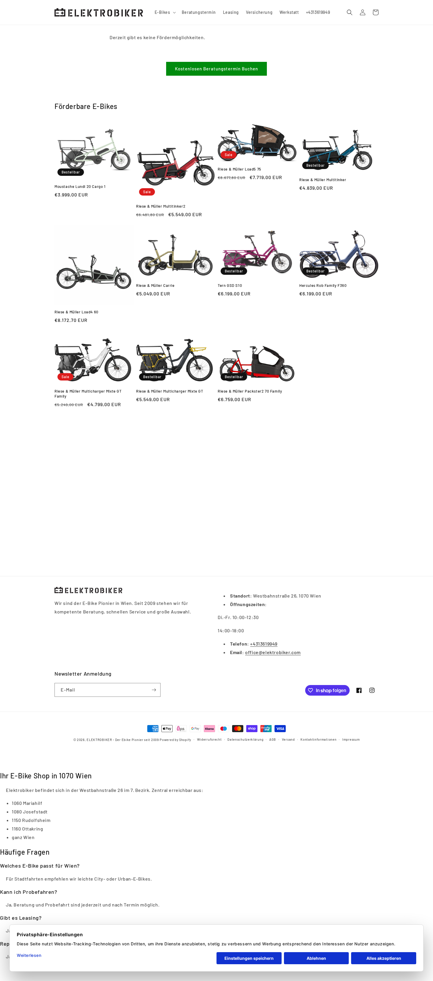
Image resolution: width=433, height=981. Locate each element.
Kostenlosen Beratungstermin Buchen (216, 68)
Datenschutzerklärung (245, 739)
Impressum (351, 739)
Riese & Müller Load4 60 (76, 312)
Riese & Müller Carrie (155, 285)
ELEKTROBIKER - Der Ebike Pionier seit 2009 (123, 740)
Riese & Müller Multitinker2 (160, 206)
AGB (272, 739)
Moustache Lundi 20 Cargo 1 (80, 186)
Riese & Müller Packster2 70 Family (250, 391)
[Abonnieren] (153, 690)
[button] (164, 12)
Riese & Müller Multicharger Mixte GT (169, 391)
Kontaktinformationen (318, 739)
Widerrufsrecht (209, 739)
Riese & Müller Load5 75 (239, 169)
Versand (288, 739)
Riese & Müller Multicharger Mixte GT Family (88, 393)
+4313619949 (263, 643)
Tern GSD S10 (230, 285)
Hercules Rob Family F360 (322, 285)
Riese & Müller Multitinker (322, 179)
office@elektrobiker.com (273, 652)
